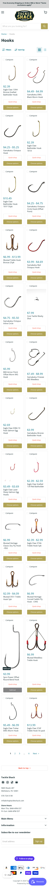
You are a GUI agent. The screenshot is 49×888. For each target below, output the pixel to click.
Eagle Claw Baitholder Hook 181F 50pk (10, 204)
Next (35, 753)
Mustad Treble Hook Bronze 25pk (12, 261)
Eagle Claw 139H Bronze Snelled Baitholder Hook (10, 92)
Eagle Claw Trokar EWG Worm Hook (11, 729)
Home (4, 34)
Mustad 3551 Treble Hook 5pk (12, 597)
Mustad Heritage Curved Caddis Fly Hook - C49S (35, 599)
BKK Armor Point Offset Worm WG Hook (10, 374)
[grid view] (39, 50)
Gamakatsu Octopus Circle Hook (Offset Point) (36, 209)
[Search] (44, 26)
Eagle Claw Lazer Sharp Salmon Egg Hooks (11, 492)
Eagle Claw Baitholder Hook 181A (34, 148)
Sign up (38, 841)
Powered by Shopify (24, 883)
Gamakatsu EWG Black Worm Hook (35, 95)
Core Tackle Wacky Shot (35, 317)
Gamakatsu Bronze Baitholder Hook (35, 434)
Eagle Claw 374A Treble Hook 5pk (34, 544)
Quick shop (12, 102)
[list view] (45, 50)
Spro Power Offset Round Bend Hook (11, 678)
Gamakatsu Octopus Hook (12, 151)
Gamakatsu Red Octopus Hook (34, 266)
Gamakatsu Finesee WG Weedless (35, 378)
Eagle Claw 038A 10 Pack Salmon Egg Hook (11, 430)
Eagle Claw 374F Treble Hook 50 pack (36, 729)
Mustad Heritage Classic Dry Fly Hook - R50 (12, 545)
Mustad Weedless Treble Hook (34, 658)
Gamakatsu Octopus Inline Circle (12, 322)
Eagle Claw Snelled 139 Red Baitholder (35, 485)
